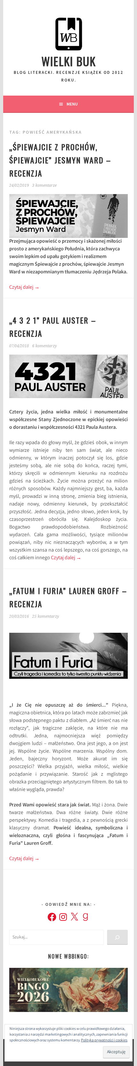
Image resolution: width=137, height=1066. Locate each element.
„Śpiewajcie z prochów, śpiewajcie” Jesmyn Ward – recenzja (60, 160)
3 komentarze (44, 185)
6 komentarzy (44, 346)
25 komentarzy (45, 616)
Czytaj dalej (24, 287)
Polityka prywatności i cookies (104, 1040)
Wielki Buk (68, 60)
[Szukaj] (117, 937)
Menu (72, 104)
